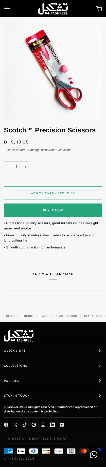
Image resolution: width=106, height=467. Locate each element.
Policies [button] (12, 381)
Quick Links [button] (15, 350)
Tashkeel (15, 458)
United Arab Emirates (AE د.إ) (34, 438)
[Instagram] (43, 425)
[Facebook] (6, 425)
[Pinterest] (34, 425)
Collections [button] (15, 365)
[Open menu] (11, 8)
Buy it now (53, 210)
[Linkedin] (52, 425)
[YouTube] (62, 425)
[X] (15, 425)
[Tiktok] (25, 425)
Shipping (33, 150)
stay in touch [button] (17, 395)
